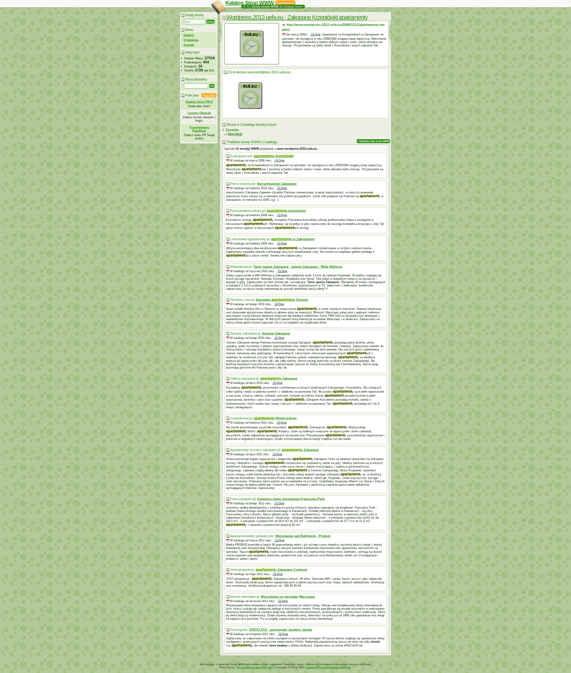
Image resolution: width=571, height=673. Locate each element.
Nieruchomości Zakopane (277, 184)
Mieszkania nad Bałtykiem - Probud (302, 536)
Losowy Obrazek (199, 113)
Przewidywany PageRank (199, 129)
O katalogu (191, 40)
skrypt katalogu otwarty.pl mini (255, 667)
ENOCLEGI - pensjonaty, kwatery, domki (280, 630)
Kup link (209, 95)
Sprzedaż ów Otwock (282, 300)
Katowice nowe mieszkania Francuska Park (291, 499)
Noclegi (235, 134)
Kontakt (189, 45)
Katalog (189, 35)
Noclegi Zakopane (276, 333)
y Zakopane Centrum (281, 570)
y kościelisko (286, 211)
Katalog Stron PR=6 (199, 102)
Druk (318, 34)
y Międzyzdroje (275, 418)
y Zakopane (278, 378)
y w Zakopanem (292, 239)
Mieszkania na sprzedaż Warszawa (288, 596)
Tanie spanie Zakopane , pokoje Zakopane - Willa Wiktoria (297, 267)
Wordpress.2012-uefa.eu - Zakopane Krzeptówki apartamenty (297, 17)
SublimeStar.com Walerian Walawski (328, 667)
